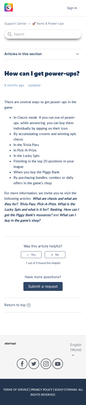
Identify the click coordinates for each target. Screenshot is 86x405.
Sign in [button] (72, 8)
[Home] (8, 10)
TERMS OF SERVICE (16, 389)
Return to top (15, 305)
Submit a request (43, 286)
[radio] (31, 254)
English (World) (76, 347)
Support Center (15, 23)
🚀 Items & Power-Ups (48, 23)
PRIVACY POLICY (41, 389)
